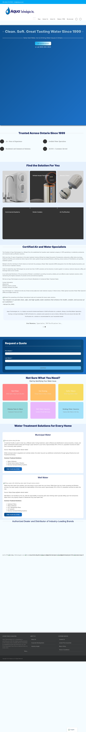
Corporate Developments (37, 587)
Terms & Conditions (64, 594)
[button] (80, 19)
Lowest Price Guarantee (65, 587)
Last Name (8, 355)
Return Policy (62, 591)
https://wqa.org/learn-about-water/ (18, 447)
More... (26, 596)
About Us (33, 584)
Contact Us (62, 584)
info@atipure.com (18, 2)
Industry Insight (35, 591)
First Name (8, 348)
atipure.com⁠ (6, 284)
